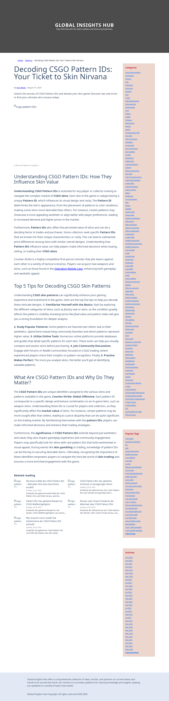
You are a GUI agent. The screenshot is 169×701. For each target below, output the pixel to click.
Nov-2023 (129, 595)
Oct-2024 (128, 564)
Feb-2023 (128, 614)
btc (126, 445)
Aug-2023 (129, 557)
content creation (131, 345)
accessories (129, 145)
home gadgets (130, 278)
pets (127, 448)
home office (129, 183)
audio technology (131, 187)
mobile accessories (132, 240)
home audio (129, 215)
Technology (129, 76)
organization (130, 364)
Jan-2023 (128, 580)
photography (130, 310)
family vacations (131, 483)
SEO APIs (128, 136)
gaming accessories (132, 304)
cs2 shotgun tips (131, 508)
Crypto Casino (130, 402)
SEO (126, 95)
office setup (129, 294)
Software (128, 120)
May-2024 (129, 573)
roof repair (129, 439)
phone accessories (132, 171)
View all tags (130, 534)
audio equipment (131, 164)
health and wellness (132, 218)
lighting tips (129, 161)
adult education (131, 477)
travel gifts (129, 266)
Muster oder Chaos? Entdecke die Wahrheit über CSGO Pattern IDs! (97, 503)
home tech (129, 380)
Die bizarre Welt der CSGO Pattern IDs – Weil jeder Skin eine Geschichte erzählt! (45, 484)
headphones (130, 361)
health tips (129, 196)
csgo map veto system (133, 486)
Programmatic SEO (132, 133)
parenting (129, 332)
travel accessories (132, 301)
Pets (127, 82)
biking (127, 193)
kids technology (131, 225)
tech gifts (128, 174)
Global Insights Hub (84, 25)
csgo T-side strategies (133, 527)
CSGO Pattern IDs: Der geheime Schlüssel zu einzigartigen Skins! (96, 483)
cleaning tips (130, 313)
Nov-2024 (129, 570)
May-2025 (129, 649)
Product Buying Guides (133, 396)
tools (127, 336)
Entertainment (130, 104)
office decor (129, 221)
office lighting (130, 358)
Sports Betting (130, 389)
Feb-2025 (128, 640)
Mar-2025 (129, 646)
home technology (131, 367)
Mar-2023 (129, 627)
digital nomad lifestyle (133, 467)
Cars (127, 110)
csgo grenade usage (132, 521)
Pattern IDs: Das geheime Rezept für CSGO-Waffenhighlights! (44, 503)
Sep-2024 (128, 602)
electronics (129, 351)
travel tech (129, 370)
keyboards (129, 355)
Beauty (128, 126)
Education (129, 85)
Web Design (129, 123)
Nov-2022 (129, 630)
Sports (127, 129)
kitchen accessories (132, 282)
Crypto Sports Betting (133, 383)
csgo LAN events (131, 499)
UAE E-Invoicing (131, 139)
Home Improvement (132, 72)
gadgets (128, 209)
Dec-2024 (129, 637)
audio (127, 275)
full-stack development (133, 505)
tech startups (130, 496)
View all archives (132, 652)
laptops (128, 285)
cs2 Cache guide (131, 515)
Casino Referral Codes (133, 412)
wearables (129, 269)
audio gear (129, 291)
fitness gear (129, 329)
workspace (129, 263)
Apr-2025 (128, 643)
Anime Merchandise (132, 180)
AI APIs (128, 155)
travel (127, 253)
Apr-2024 (128, 589)
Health (127, 117)
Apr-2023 (128, 605)
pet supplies (129, 320)
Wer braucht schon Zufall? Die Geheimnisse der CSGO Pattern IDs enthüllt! (43, 521)
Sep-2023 (128, 621)
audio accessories (132, 326)
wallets (128, 377)
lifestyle (128, 317)
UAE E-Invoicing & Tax (133, 177)
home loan (129, 489)
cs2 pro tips (129, 470)
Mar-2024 (129, 576)
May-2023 (129, 633)
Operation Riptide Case (69, 268)
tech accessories (131, 149)
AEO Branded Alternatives (135, 393)
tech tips (128, 323)
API (126, 408)
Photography (130, 107)
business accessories (133, 342)
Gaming (28, 60)
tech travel (129, 339)
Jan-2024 (128, 583)
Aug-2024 (129, 561)
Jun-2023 (128, 592)
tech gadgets (130, 152)
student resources (132, 247)
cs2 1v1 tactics (130, 502)
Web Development (132, 101)
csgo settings (130, 458)
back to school (130, 190)
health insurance (131, 454)
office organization (132, 231)
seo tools (128, 461)
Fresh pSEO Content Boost (135, 399)
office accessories (132, 288)
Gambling (129, 142)
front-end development (133, 473)
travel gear (129, 259)
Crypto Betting (130, 405)
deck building (130, 524)
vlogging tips (130, 256)
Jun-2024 (128, 611)
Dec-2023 (129, 586)
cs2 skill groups (131, 518)
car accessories (131, 199)
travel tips (129, 348)
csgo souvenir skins (132, 492)
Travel (127, 98)
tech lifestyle (130, 374)
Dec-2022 (129, 624)
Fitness (128, 114)
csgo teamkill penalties (133, 530)
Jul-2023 (128, 618)
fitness (127, 206)
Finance (128, 79)
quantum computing (132, 442)
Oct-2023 (128, 567)
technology (129, 158)
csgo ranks (129, 480)
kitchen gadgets (131, 297)
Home (20, 60)
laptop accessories (132, 228)
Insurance (129, 88)
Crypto (127, 386)
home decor (129, 307)
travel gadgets (130, 272)
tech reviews (130, 250)
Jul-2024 (128, 608)
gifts (127, 202)
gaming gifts (130, 212)
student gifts (130, 237)
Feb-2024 (128, 599)
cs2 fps (128, 464)
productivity (129, 234)
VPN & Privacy (130, 415)
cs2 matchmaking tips (133, 511)
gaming (128, 168)
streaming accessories (133, 244)
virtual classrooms (132, 451)
